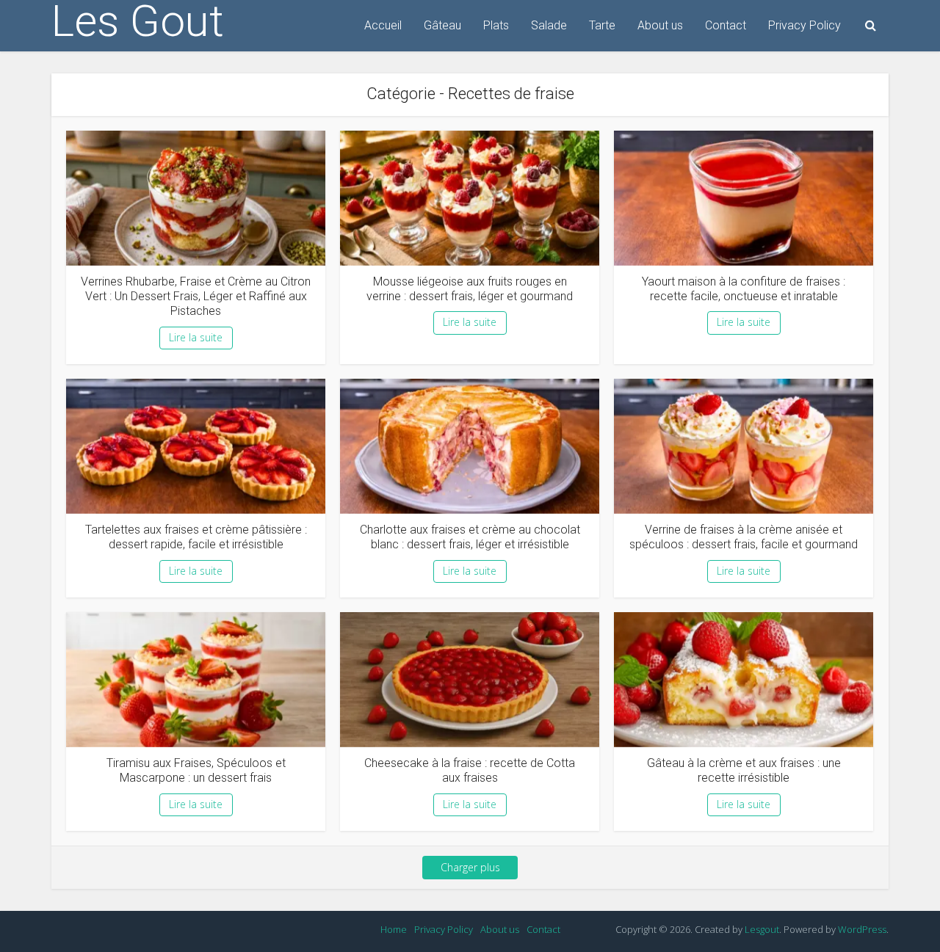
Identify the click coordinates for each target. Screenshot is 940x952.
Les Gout (137, 21)
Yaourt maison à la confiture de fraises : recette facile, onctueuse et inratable (743, 289)
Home (393, 929)
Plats (496, 25)
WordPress (862, 929)
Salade (549, 25)
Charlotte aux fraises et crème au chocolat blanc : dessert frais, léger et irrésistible (470, 537)
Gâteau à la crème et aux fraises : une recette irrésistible (744, 770)
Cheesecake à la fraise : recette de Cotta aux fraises (469, 770)
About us (660, 25)
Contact (725, 25)
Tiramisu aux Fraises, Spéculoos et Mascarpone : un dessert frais (196, 770)
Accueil (383, 25)
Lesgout (762, 929)
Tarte (602, 25)
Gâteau (442, 25)
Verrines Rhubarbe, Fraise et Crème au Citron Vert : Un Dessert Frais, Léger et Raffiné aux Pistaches (196, 297)
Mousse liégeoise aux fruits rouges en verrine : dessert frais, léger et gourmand (469, 289)
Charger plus (470, 867)
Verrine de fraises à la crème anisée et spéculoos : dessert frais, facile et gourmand (743, 537)
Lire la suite (196, 337)
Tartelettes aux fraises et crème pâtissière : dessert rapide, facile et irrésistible (196, 537)
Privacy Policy (804, 25)
